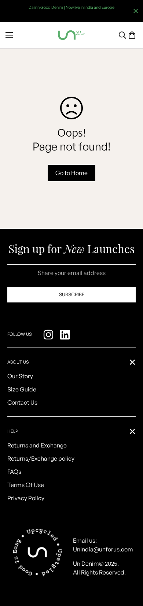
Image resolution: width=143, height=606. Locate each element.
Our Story (20, 376)
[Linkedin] (65, 334)
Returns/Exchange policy (40, 458)
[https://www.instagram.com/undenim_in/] (49, 334)
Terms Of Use (25, 484)
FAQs (14, 471)
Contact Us (22, 402)
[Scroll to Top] (129, 567)
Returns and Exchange (37, 445)
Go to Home (71, 172)
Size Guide (21, 389)
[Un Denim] (71, 35)
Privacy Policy (25, 498)
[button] (132, 35)
